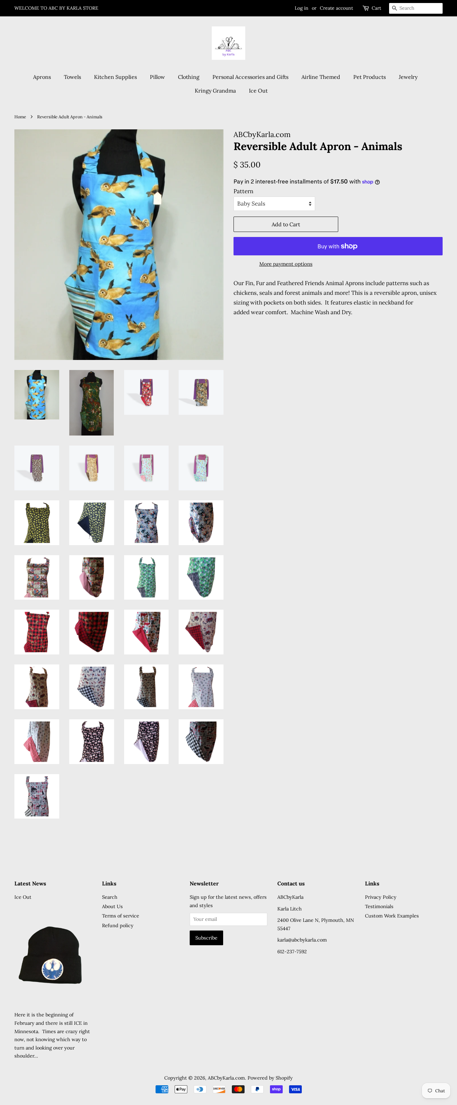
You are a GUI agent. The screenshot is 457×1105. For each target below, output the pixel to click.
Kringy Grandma (215, 90)
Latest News (30, 883)
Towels (72, 77)
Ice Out (258, 90)
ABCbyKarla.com (226, 1078)
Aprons (42, 77)
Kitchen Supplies (115, 77)
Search (109, 897)
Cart (376, 8)
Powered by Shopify (270, 1078)
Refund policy (117, 925)
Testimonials (379, 906)
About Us (112, 906)
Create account (336, 8)
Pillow (157, 77)
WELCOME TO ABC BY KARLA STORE (56, 8)
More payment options (285, 264)
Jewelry (408, 77)
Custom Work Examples (392, 915)
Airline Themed (320, 77)
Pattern (243, 191)
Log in (301, 8)
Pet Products (369, 77)
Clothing (188, 77)
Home (20, 116)
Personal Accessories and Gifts (250, 77)
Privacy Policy (380, 897)
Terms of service (120, 915)
